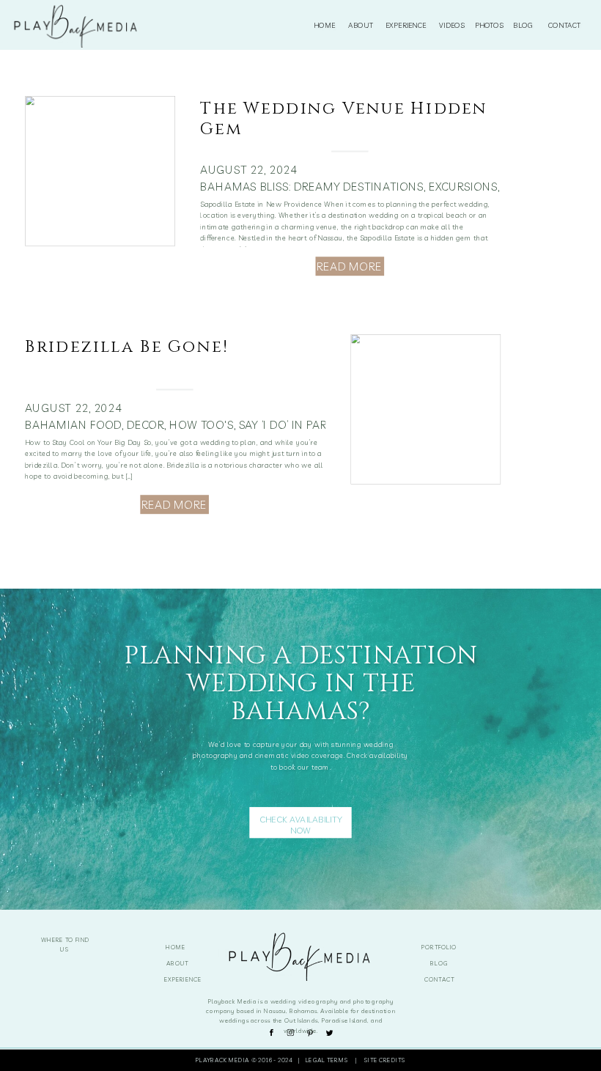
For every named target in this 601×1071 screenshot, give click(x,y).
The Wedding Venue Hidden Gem (343, 119)
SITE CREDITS (384, 1059)
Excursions (463, 187)
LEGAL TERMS (329, 1059)
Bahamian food (73, 425)
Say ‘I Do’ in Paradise (299, 425)
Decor (146, 425)
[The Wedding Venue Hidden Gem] (100, 171)
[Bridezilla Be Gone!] (425, 409)
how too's (201, 425)
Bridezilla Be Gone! (126, 347)
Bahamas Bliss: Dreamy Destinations (311, 187)
